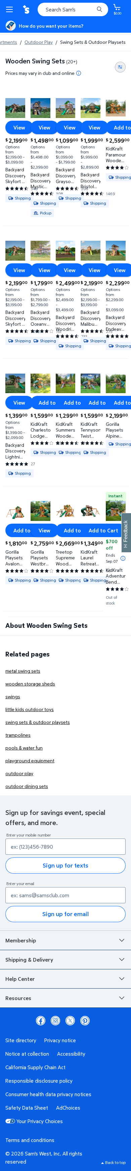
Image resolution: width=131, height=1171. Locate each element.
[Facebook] (41, 1020)
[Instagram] (55, 1020)
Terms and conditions (29, 1140)
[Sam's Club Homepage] (26, 9)
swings (12, 696)
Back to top (115, 1162)
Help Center (20, 979)
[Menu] (10, 9)
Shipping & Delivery (29, 959)
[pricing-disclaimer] (78, 73)
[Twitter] (70, 1020)
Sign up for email (65, 914)
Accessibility (71, 1053)
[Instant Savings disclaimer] (123, 558)
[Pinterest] (85, 1020)
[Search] (99, 9)
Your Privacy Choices (39, 1121)
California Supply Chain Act (35, 1067)
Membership (20, 940)
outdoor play (19, 773)
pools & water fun (24, 747)
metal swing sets (22, 671)
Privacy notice (60, 1040)
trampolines (18, 735)
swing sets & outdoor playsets (37, 722)
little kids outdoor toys (29, 709)
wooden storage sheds (30, 683)
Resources (18, 998)
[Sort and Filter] (120, 67)
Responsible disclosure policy (39, 1080)
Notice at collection (27, 1053)
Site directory (20, 1040)
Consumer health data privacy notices (48, 1094)
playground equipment (29, 760)
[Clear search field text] (90, 9)
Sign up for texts (65, 865)
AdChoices (68, 1107)
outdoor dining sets (26, 786)
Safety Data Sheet (26, 1107)
